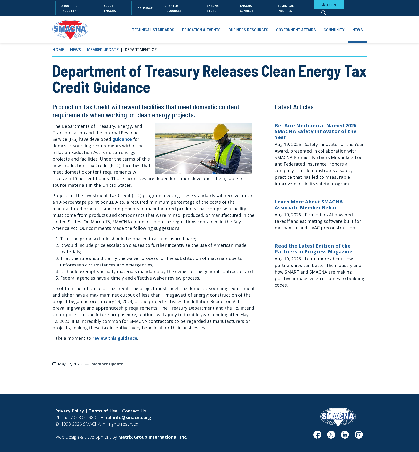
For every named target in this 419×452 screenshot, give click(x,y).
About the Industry (69, 8)
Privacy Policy (69, 411)
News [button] (357, 29)
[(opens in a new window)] (317, 436)
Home (58, 49)
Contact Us (134, 411)
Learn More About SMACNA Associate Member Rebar (309, 204)
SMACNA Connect (247, 8)
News (75, 49)
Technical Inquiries (286, 8)
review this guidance (114, 338)
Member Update (103, 49)
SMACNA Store (213, 8)
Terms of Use (103, 411)
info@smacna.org (132, 417)
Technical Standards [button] (153, 29)
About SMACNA (110, 8)
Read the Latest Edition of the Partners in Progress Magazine (313, 249)
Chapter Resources (173, 8)
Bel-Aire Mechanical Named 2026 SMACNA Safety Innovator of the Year (315, 131)
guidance (122, 139)
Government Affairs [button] (296, 29)
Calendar (145, 8)
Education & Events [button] (201, 29)
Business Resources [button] (248, 29)
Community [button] (334, 29)
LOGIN (331, 5)
